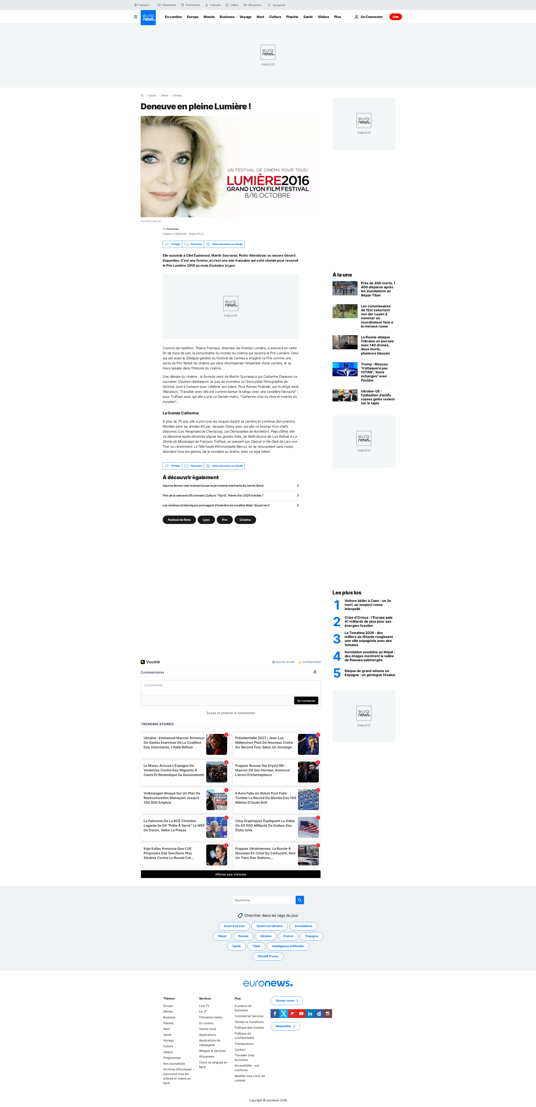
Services (205, 998)
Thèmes (168, 998)
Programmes (172, 1057)
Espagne (311, 936)
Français (143, 4)
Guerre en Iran (234, 926)
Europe (192, 17)
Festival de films (179, 519)
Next (260, 17)
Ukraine (265, 936)
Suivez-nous (207, 1029)
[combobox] (290, 5)
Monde (209, 17)
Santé (308, 17)
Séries (164, 95)
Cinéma (245, 519)
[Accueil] (142, 95)
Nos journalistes (174, 1063)
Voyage (246, 17)
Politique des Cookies (249, 1027)
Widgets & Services (212, 1050)
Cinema (177, 95)
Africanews (206, 1056)
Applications (207, 1034)
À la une (342, 275)
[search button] (269, 5)
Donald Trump (268, 956)
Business (227, 17)
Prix (225, 519)
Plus (238, 998)
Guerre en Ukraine (270, 926)
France (288, 936)
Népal (222, 936)
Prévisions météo (210, 1017)
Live (396, 16)
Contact (240, 1049)
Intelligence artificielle (288, 946)
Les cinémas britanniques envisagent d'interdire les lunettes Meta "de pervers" (216, 505)
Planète (292, 17)
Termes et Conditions (249, 1021)
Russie (243, 936)
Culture (275, 17)
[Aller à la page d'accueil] (148, 17)
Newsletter (283, 1026)
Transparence (244, 1043)
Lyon (206, 519)
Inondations (303, 926)
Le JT (203, 1011)
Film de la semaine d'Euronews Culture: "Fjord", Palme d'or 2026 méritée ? (213, 495)
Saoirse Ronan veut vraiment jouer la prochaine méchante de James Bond (213, 485)
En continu (173, 17)
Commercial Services (249, 1016)
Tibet (256, 946)
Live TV (204, 1005)
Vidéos (323, 17)
